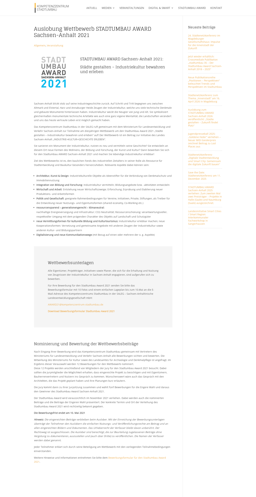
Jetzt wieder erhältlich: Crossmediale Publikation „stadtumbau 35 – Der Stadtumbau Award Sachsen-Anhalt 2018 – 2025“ (205, 63)
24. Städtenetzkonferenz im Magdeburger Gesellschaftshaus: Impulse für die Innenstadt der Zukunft (204, 42)
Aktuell (91, 8)
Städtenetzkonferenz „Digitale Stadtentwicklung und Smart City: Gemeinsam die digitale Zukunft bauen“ (204, 159)
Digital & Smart (159, 8)
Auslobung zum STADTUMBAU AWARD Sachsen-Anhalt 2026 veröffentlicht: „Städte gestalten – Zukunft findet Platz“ (203, 117)
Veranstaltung (55, 45)
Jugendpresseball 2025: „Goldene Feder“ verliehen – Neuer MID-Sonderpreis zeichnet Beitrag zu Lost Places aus (204, 140)
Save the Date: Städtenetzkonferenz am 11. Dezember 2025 (204, 175)
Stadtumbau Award (192, 8)
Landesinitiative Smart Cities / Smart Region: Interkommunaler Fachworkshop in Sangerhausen (204, 218)
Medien (106, 8)
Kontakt (216, 8)
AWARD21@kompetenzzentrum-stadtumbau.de (75, 304)
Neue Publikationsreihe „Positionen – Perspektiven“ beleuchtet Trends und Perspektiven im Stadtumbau (205, 82)
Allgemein (40, 45)
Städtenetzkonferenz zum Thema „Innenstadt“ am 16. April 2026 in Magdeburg (204, 98)
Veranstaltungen (131, 8)
